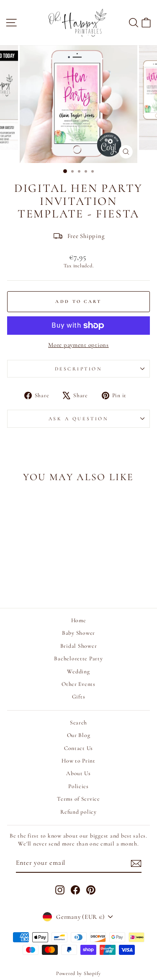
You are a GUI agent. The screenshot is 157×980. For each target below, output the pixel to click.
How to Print (78, 760)
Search (78, 722)
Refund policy (78, 811)
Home (78, 620)
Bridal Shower (78, 645)
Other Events (78, 684)
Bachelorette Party (78, 658)
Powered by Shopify (78, 973)
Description (79, 369)
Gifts (78, 696)
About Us (78, 773)
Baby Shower (78, 632)
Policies (78, 786)
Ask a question (78, 418)
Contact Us (78, 748)
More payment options (78, 345)
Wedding (78, 671)
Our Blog (78, 735)
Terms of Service (78, 798)
